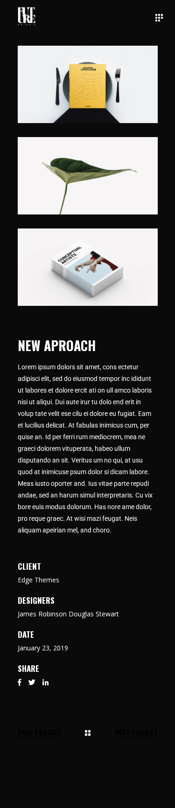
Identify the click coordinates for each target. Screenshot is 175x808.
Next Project (136, 732)
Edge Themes (38, 579)
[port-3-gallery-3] (88, 267)
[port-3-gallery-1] (88, 84)
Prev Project (39, 732)
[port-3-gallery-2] (88, 175)
